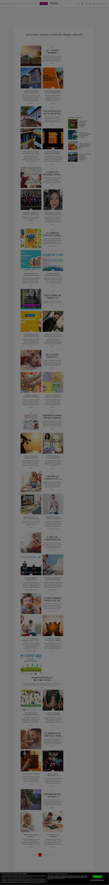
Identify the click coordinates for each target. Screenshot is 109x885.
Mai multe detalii (29, 877)
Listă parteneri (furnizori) (51, 879)
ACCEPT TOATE (97, 876)
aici (29, 881)
